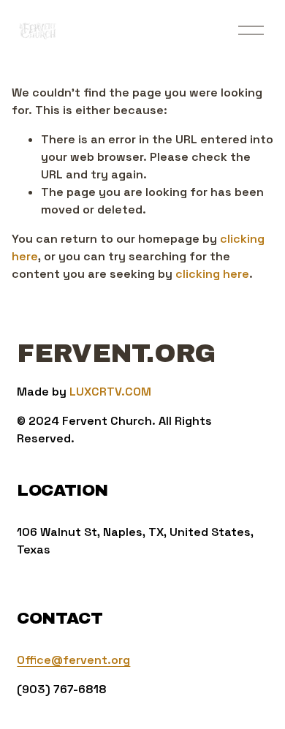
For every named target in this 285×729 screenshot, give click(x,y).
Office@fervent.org (73, 660)
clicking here (212, 274)
